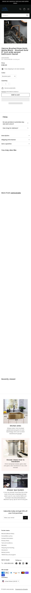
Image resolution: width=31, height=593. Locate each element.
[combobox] (15, 15)
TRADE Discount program (8, 554)
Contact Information (7, 538)
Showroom (4, 550)
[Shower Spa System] (15, 481)
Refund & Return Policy (7, 533)
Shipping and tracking (7, 547)
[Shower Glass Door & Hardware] (15, 449)
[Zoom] (28, 41)
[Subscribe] (25, 517)
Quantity (4, 81)
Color (3, 73)
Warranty (4, 545)
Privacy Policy (5, 540)
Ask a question (6, 144)
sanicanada (5, 57)
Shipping (3, 91)
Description (5, 135)
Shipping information (8, 140)
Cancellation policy (6, 536)
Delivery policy (5, 552)
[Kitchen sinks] (15, 411)
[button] (15, 99)
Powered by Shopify (21, 589)
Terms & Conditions (7, 543)
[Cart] (24, 9)
